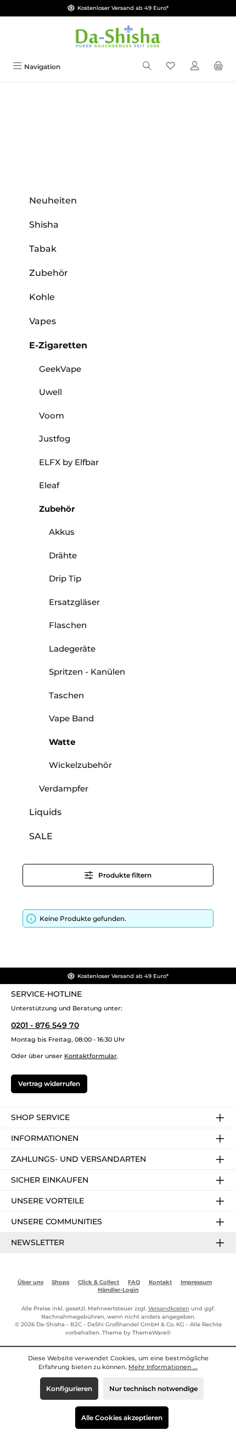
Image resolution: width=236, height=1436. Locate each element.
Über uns (30, 1282)
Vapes (42, 321)
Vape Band (71, 718)
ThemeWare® (151, 1333)
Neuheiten (53, 200)
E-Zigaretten (58, 345)
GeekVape (60, 369)
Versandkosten (168, 1308)
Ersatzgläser (74, 602)
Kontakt (160, 1282)
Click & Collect (98, 1282)
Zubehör (48, 273)
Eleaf (49, 485)
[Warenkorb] (218, 67)
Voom (51, 415)
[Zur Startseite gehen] (118, 37)
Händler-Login (118, 1290)
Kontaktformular (90, 1056)
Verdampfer (63, 788)
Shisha (44, 224)
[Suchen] (147, 67)
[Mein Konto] (195, 67)
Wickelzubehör (80, 765)
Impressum (196, 1282)
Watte (62, 742)
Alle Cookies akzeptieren (121, 1418)
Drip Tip (65, 578)
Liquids (45, 812)
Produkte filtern (124, 875)
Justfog (54, 438)
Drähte (63, 555)
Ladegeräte (72, 648)
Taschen (66, 695)
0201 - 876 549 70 (45, 1025)
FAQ (134, 1282)
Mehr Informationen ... (163, 1367)
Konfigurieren (69, 1388)
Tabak (43, 249)
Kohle (42, 297)
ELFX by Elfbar (69, 462)
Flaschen (68, 625)
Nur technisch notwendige (153, 1388)
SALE (41, 836)
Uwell (50, 392)
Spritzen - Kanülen (87, 671)
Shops (60, 1282)
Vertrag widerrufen (49, 1083)
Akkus (62, 532)
